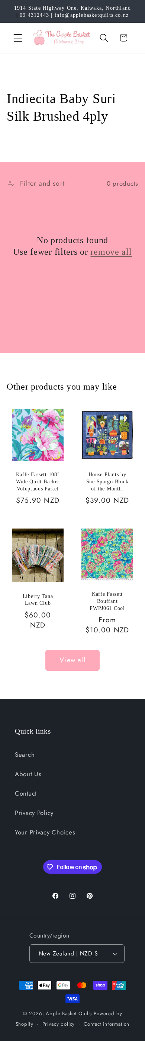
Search (25, 754)
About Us (28, 773)
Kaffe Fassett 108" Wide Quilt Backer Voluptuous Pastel (38, 482)
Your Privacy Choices (45, 832)
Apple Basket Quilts (69, 1013)
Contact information (106, 1024)
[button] (18, 38)
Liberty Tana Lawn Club (38, 599)
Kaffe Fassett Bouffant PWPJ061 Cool (107, 601)
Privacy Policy (34, 812)
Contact (26, 793)
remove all (111, 252)
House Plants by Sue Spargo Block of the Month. (107, 482)
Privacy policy (58, 1024)
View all (72, 660)
